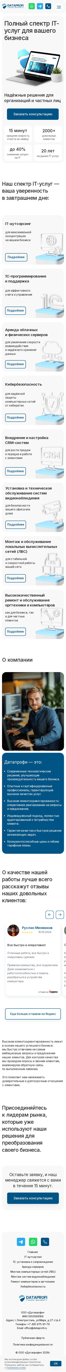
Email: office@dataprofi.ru (32, 1328)
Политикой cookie (16, 1367)
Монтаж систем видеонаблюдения (33, 1276)
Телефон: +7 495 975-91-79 (32, 1324)
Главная (33, 1252)
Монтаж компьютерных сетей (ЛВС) (33, 1271)
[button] (32, 114)
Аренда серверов (33, 1266)
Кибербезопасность (33, 1286)
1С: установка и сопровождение (33, 1261)
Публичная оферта (33, 1338)
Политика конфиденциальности (33, 1344)
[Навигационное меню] (59, 7)
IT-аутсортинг (33, 1256)
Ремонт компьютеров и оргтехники (33, 1281)
